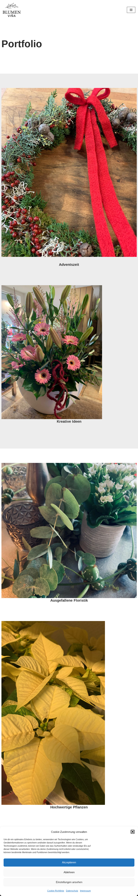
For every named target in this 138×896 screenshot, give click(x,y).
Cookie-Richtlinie (55, 891)
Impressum (85, 891)
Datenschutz (72, 891)
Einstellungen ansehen (69, 882)
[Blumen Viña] (12, 10)
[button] (132, 832)
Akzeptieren (69, 862)
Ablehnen (69, 872)
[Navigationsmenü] (131, 10)
